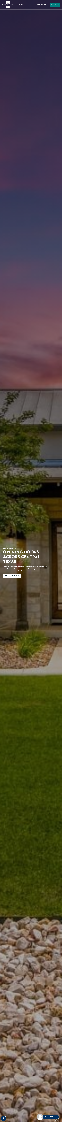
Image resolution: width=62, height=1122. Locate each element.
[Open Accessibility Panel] (3, 1118)
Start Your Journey (12, 576)
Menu (22, 5)
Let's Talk (55, 4)
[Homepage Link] (8, 5)
